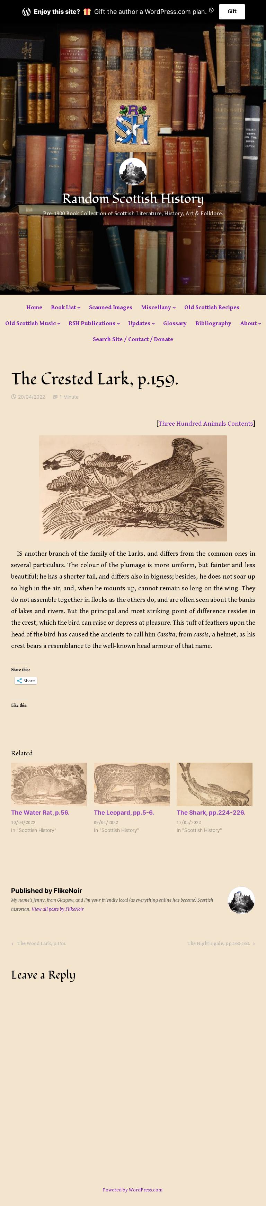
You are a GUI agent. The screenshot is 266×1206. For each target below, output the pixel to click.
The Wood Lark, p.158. (40, 944)
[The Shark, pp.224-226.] (214, 784)
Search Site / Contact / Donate (133, 339)
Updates (139, 323)
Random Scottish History (133, 199)
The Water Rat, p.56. (40, 812)
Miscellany (156, 307)
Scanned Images (110, 307)
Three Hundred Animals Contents (206, 423)
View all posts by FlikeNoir (58, 909)
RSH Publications (92, 323)
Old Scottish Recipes (211, 307)
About (248, 323)
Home (34, 307)
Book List (63, 307)
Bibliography (213, 323)
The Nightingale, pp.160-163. (218, 944)
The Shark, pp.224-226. (211, 812)
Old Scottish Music (30, 323)
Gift (232, 11)
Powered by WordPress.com (132, 1190)
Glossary (175, 323)
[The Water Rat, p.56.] (49, 784)
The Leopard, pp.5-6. (124, 812)
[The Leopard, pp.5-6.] (132, 784)
